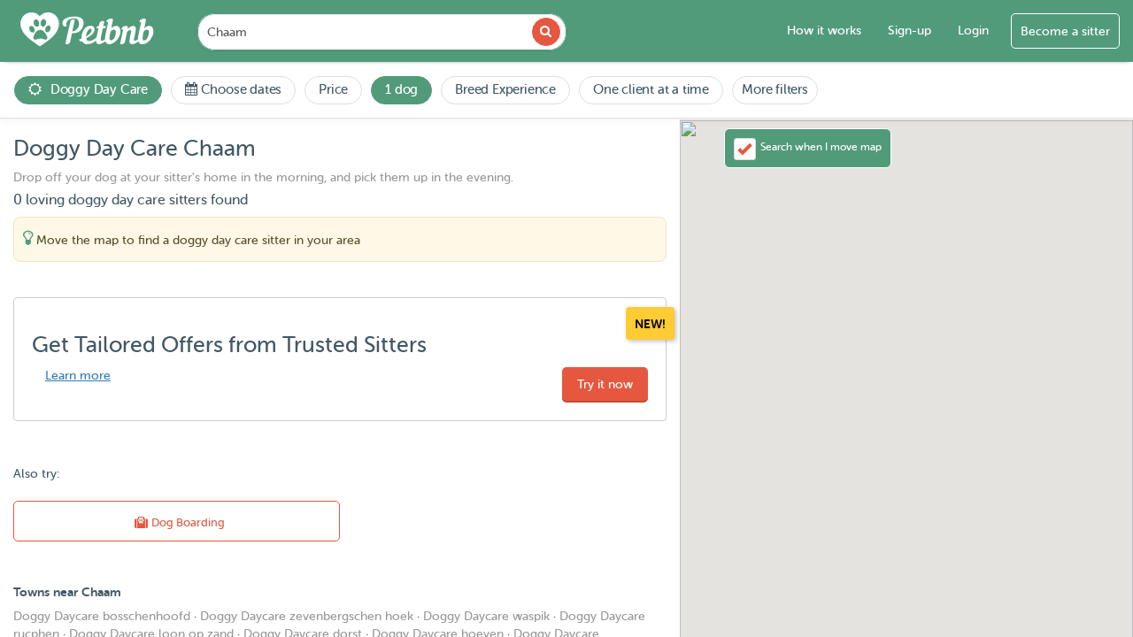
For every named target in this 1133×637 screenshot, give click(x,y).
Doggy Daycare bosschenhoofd (101, 616)
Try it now (605, 384)
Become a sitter (1065, 31)
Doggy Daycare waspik (486, 616)
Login (973, 30)
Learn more (78, 375)
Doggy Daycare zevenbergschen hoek (306, 616)
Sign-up (909, 30)
